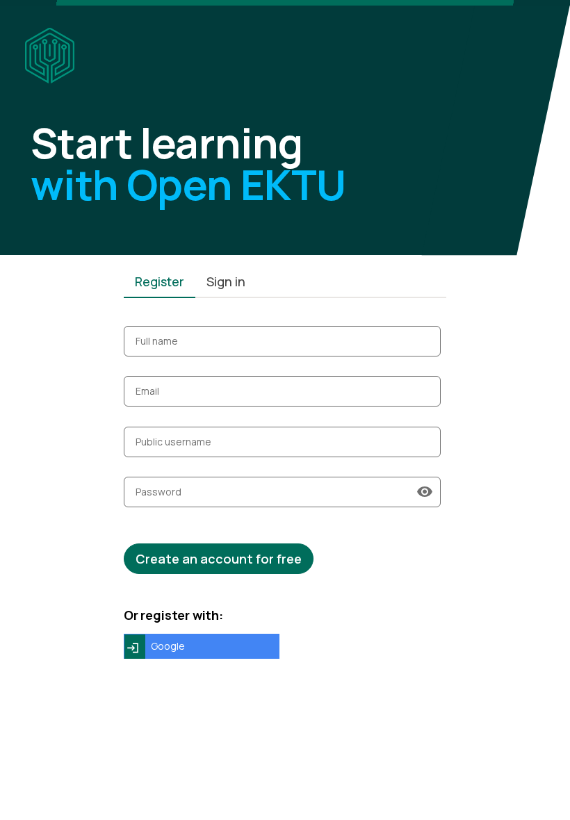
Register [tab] (159, 281)
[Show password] (424, 492)
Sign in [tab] (225, 281)
